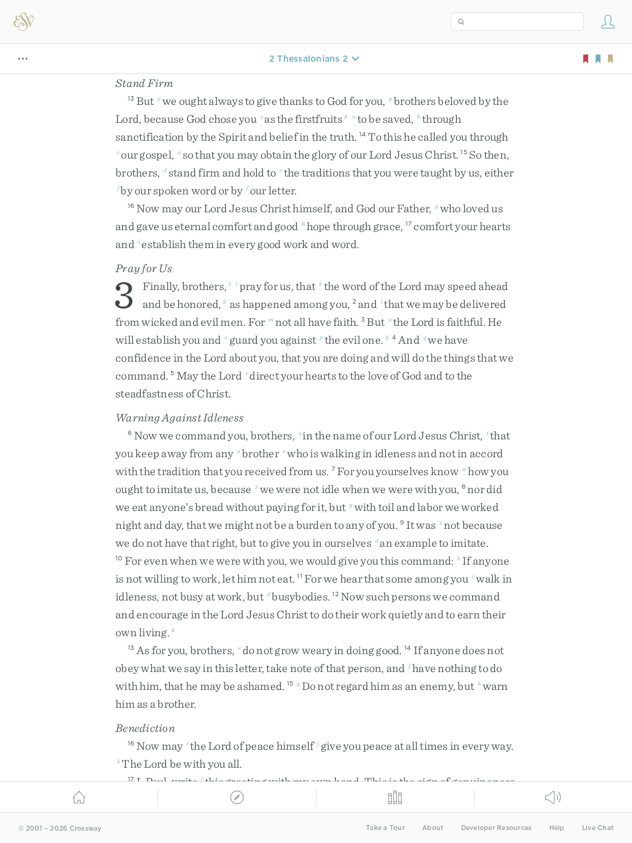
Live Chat (597, 828)
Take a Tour (385, 828)
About (432, 828)
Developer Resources (496, 828)
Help (557, 828)
